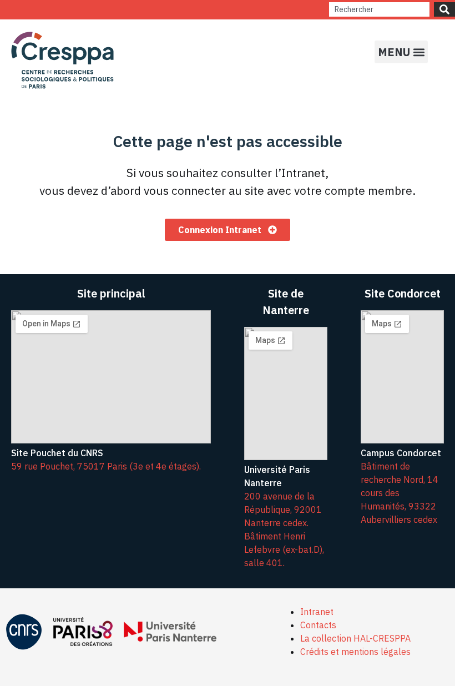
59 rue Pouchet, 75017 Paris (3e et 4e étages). (106, 466)
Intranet (316, 611)
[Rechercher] (444, 9)
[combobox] (379, 9)
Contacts (318, 624)
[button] (401, 52)
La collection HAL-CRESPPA (355, 638)
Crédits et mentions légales (355, 651)
